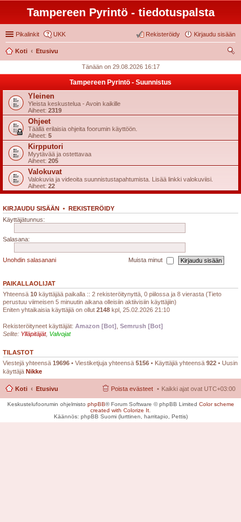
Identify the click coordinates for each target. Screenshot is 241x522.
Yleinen (41, 96)
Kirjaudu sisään (31, 208)
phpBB (96, 404)
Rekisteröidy (91, 208)
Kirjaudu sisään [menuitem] (214, 34)
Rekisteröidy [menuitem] (163, 34)
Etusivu (47, 388)
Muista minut (146, 260)
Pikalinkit (27, 34)
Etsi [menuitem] (232, 52)
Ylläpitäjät (33, 333)
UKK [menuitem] (59, 34)
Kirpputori (45, 146)
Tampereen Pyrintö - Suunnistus (120, 82)
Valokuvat (45, 171)
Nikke (34, 371)
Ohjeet (39, 121)
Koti (21, 388)
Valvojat (60, 333)
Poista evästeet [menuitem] (132, 388)
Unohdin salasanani (29, 260)
